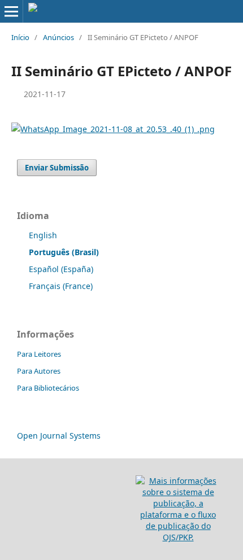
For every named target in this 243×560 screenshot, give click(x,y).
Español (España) (61, 269)
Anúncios (58, 37)
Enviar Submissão (57, 168)
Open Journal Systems (59, 435)
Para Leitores (39, 354)
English (43, 235)
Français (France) (61, 286)
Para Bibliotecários (48, 388)
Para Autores (38, 371)
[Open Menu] (11, 11)
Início (20, 37)
